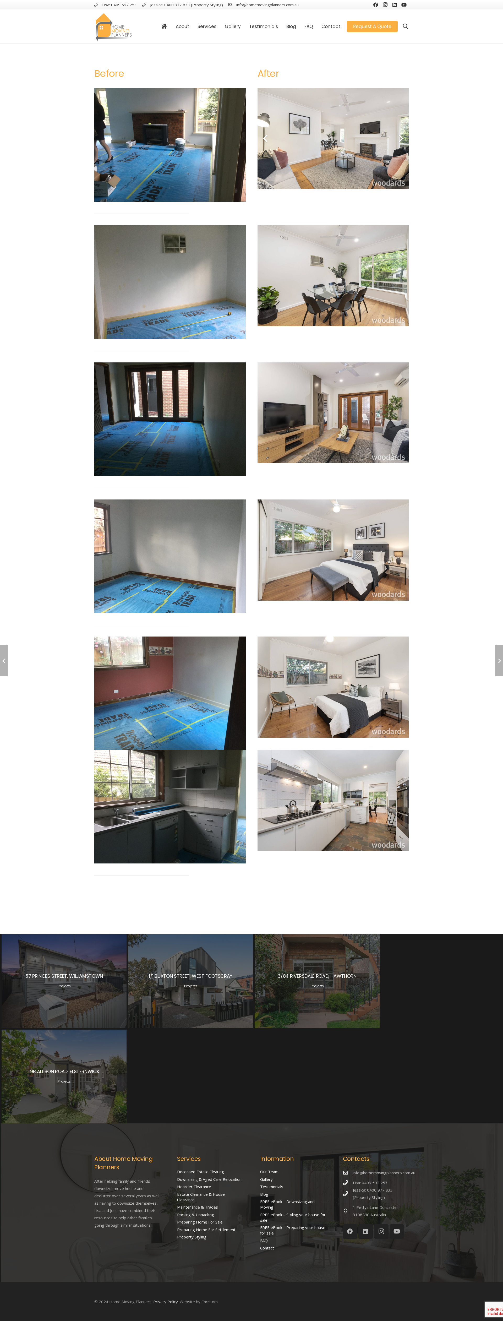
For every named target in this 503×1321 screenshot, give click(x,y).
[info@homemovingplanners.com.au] (348, 1172)
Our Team (269, 1171)
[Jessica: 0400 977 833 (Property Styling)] (348, 1193)
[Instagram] (385, 4)
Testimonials (271, 1186)
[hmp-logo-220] (113, 26)
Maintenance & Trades (197, 1207)
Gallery (266, 1179)
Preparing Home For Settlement (206, 1229)
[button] (405, 26)
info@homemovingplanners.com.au (384, 1172)
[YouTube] (404, 4)
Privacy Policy (165, 1301)
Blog (264, 1194)
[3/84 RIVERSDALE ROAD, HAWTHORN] (317, 981)
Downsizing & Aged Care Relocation (209, 1179)
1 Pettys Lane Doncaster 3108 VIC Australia (375, 1211)
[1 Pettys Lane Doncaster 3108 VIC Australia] (348, 1211)
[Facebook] (375, 4)
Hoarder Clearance (194, 1186)
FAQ (264, 1240)
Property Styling (191, 1237)
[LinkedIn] (394, 4)
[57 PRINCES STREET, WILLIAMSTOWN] (64, 981)
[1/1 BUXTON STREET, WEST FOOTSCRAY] (190, 981)
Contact (267, 1248)
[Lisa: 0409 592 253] (348, 1182)
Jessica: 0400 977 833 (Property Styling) (373, 1193)
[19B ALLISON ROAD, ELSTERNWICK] (64, 1076)
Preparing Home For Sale (200, 1222)
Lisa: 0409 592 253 (370, 1182)
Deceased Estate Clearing (200, 1171)
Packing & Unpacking (195, 1214)
